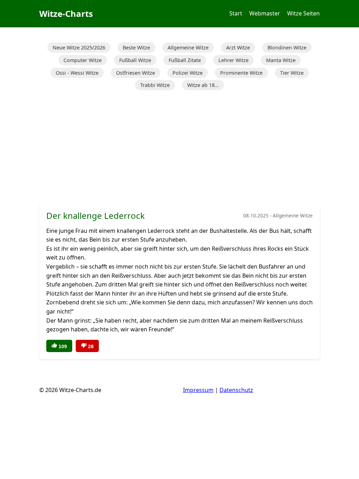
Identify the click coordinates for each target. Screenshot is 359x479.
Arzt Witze (238, 47)
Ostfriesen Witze (135, 72)
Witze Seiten (303, 13)
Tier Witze (292, 72)
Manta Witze (281, 60)
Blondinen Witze (286, 47)
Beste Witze (136, 47)
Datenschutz (236, 390)
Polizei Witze (187, 72)
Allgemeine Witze (188, 47)
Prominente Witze (241, 72)
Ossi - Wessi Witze (77, 72)
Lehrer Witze (233, 60)
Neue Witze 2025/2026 (79, 47)
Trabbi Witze (155, 85)
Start (235, 13)
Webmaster (264, 13)
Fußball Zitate (185, 60)
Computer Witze (82, 60)
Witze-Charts (66, 13)
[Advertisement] (179, 148)
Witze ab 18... (203, 85)
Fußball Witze (135, 60)
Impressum (198, 390)
